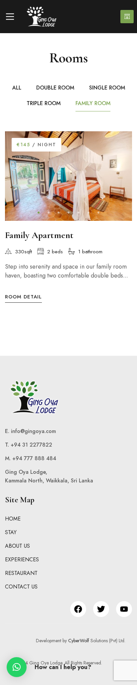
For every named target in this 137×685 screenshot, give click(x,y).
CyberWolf (78, 640)
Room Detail (23, 296)
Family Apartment (39, 235)
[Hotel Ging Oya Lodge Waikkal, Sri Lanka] (41, 16)
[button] (38, 212)
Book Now (127, 16)
